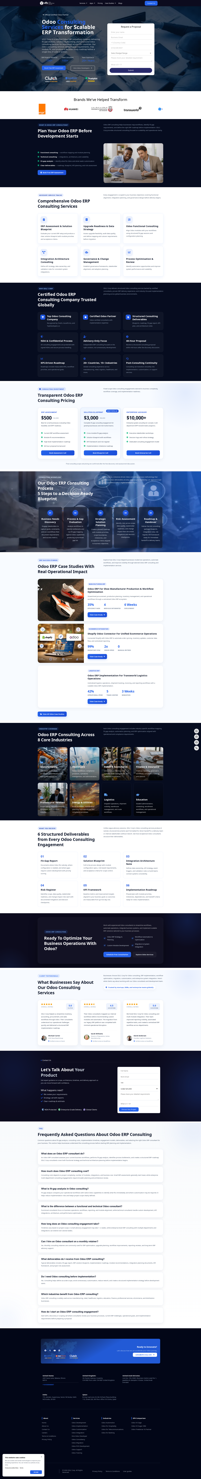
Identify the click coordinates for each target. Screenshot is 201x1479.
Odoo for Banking (108, 1432)
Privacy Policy (47, 1439)
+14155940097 (48, 1384)
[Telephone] (196, 748)
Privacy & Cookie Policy (11, 1468)
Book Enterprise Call (143, 453)
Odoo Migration (77, 1442)
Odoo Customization (79, 1429)
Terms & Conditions (49, 1435)
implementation (126, 483)
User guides (127, 1471)
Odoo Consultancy (78, 1439)
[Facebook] (45, 1350)
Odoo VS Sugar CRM (138, 1425)
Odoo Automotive (108, 1422)
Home (44, 1422)
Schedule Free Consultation (117, 954)
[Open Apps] (94, 3)
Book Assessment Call (57, 453)
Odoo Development (79, 1422)
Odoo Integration (78, 1432)
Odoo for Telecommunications (112, 1429)
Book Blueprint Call (100, 453)
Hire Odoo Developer (79, 1435)
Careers (44, 1432)
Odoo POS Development (80, 1445)
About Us (45, 1425)
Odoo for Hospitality (109, 1425)
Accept (36, 1472)
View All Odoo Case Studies (53, 714)
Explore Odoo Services (144, 954)
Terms (21, 1468)
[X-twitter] (50, 1350)
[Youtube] (54, 1350)
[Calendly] (196, 736)
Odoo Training (77, 1452)
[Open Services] (86, 3)
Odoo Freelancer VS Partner (141, 1429)
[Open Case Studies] (115, 3)
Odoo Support (77, 1449)
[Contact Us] (196, 742)
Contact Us (46, 1429)
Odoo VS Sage (136, 1422)
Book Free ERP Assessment (53, 172)
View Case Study (96, 615)
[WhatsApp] (196, 731)
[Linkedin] (59, 1350)
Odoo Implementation (80, 1425)
